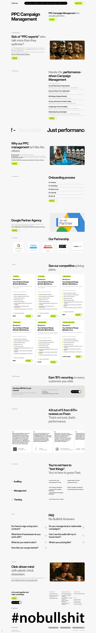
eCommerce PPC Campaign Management (66, 596)
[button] (30, 3)
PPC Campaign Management (66, 593)
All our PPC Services (77, 599)
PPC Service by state (77, 602)
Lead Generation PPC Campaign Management (67, 598)
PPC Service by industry (78, 604)
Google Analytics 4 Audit (53, 598)
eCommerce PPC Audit (53, 593)
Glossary (60, 3)
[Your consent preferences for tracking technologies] (2, 631)
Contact (64, 3)
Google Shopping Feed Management (65, 604)
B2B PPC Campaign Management (65, 601)
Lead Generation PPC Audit (53, 595)
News (51, 3)
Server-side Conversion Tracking (79, 593)
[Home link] (14, 3)
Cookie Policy (82, 630)
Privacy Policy (75, 630)
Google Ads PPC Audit (53, 596)
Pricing (47, 3)
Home (27, 3)
